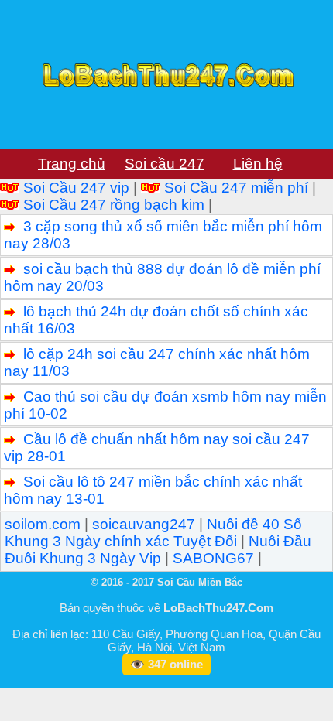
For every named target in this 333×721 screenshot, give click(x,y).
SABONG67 (213, 558)
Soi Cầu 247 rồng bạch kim (113, 204)
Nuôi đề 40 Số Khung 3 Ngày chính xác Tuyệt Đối (153, 532)
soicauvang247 (143, 524)
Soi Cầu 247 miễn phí (236, 187)
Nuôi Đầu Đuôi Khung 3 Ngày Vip (158, 549)
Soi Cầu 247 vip (76, 187)
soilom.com (43, 524)
